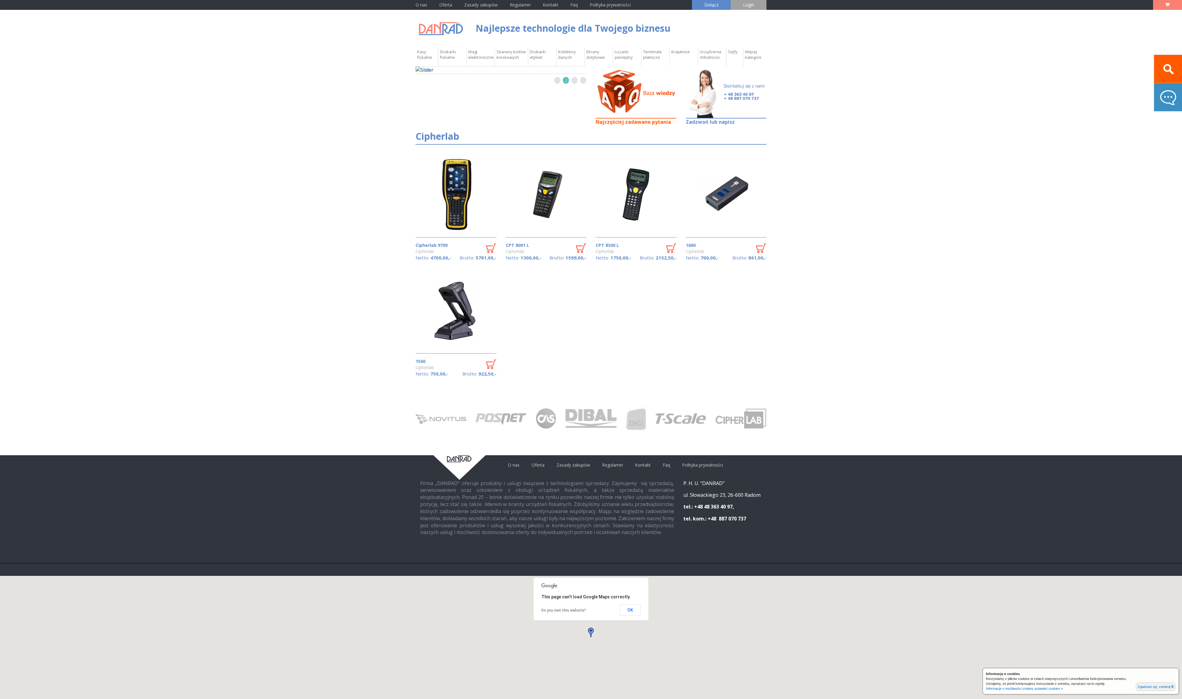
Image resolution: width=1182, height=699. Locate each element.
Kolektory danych (567, 54)
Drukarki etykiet (538, 54)
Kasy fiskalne (424, 54)
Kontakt (551, 5)
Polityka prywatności (610, 5)
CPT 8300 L (607, 245)
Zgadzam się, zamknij (1156, 687)
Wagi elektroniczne (481, 54)
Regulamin (520, 5)
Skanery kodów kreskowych (511, 54)
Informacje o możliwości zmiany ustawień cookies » (1024, 688)
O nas (421, 5)
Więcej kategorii (753, 54)
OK (630, 610)
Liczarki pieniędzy (624, 54)
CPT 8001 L (517, 245)
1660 (691, 245)
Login (748, 5)
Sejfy (733, 51)
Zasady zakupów (481, 5)
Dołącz (711, 5)
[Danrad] (441, 28)
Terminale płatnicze (652, 54)
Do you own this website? (563, 610)
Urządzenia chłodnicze (710, 54)
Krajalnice (680, 51)
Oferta (445, 5)
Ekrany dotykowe (595, 54)
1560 (420, 361)
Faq (574, 5)
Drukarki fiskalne (448, 54)
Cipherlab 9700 (432, 245)
